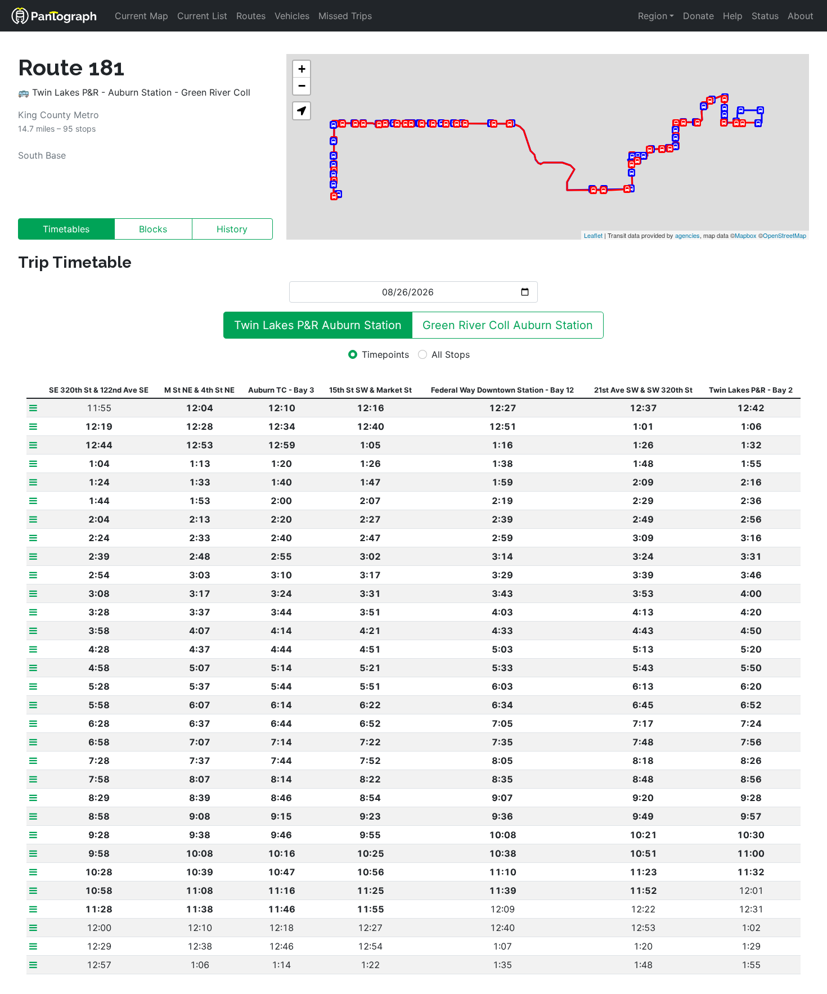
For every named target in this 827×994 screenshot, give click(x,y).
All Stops (451, 354)
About (800, 15)
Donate (698, 15)
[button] (301, 110)
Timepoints (385, 354)
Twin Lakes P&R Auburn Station (318, 325)
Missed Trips (345, 15)
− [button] (301, 86)
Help (733, 15)
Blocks (153, 229)
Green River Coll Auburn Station (508, 325)
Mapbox (746, 235)
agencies (687, 235)
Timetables (66, 229)
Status (765, 15)
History (232, 229)
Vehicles (292, 15)
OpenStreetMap (784, 235)
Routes (251, 15)
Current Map (141, 15)
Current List (202, 15)
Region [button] (652, 15)
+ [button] (301, 69)
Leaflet (593, 235)
